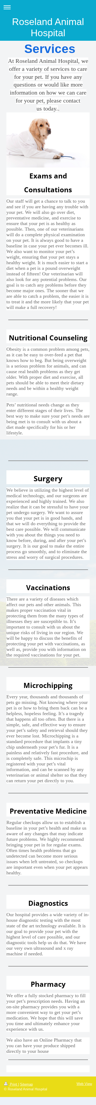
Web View (84, 1084)
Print (13, 1084)
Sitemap (26, 1084)
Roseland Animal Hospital (48, 27)
